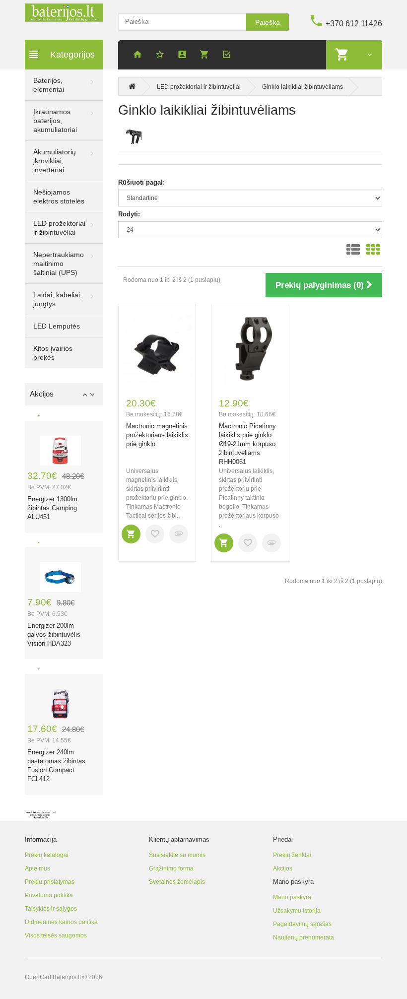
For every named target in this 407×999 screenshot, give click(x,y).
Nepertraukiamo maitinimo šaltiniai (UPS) (58, 263)
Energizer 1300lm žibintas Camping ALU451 (52, 508)
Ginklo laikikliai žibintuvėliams (302, 86)
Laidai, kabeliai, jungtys (57, 299)
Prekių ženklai (292, 855)
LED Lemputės (56, 326)
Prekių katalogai (46, 855)
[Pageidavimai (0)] (161, 56)
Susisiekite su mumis (177, 855)
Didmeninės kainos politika (61, 922)
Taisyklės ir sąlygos (51, 908)
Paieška (267, 22)
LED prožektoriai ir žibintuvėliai (59, 227)
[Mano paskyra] (183, 56)
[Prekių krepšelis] (206, 56)
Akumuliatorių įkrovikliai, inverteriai (54, 161)
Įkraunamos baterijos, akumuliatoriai (55, 120)
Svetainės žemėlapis (177, 881)
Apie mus (37, 868)
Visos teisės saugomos (56, 935)
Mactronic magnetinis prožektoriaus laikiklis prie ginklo (157, 435)
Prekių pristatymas (49, 881)
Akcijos (282, 868)
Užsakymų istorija (297, 910)
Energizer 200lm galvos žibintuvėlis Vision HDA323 (53, 634)
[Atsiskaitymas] (228, 56)
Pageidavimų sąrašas (302, 924)
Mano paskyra (292, 897)
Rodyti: (129, 214)
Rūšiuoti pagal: (141, 182)
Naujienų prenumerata (303, 937)
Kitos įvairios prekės (52, 352)
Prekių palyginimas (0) (320, 285)
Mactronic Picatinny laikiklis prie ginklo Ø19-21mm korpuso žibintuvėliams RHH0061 (247, 444)
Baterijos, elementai (48, 84)
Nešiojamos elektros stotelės (58, 196)
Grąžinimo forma (171, 868)
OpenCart (38, 977)
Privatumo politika (49, 895)
